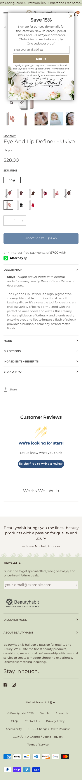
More (7, 340)
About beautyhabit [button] (18, 632)
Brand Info (12, 371)
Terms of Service (38, 744)
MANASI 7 (9, 135)
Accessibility (14, 729)
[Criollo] (33, 194)
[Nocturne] (68, 194)
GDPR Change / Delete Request (49, 729)
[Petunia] (21, 206)
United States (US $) (39, 702)
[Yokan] (9, 194)
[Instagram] (14, 685)
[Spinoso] (57, 194)
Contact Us (32, 721)
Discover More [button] (15, 619)
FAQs (14, 721)
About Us (62, 713)
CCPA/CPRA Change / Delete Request (38, 736)
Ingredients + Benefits (20, 361)
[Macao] (32, 206)
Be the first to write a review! (41, 464)
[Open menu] (7, 14)
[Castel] (45, 194)
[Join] (71, 584)
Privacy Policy (55, 721)
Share (13, 389)
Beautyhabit (18, 713)
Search (44, 713)
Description (13, 269)
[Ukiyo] (9, 206)
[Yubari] (21, 194)
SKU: (10, 170)
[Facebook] (5, 685)
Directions (12, 351)
